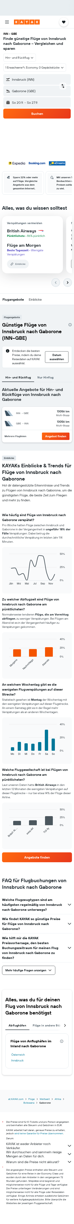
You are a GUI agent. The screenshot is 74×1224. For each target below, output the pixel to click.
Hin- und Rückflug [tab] (18, 377)
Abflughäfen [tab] (17, 1025)
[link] (37, 857)
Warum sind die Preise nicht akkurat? (32, 1162)
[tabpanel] (37, 682)
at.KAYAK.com (15, 1099)
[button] (7, 22)
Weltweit (45, 1099)
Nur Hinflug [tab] (45, 377)
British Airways (21, 230)
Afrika (58, 1099)
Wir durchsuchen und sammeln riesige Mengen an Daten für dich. (34, 1154)
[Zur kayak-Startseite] (27, 22)
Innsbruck (17, 1060)
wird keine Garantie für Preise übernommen (38, 1133)
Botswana (28, 1102)
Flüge (31, 1099)
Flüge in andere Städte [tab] (49, 1025)
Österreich (18, 1054)
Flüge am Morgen (24, 245)
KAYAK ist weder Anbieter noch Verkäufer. (28, 1146)
